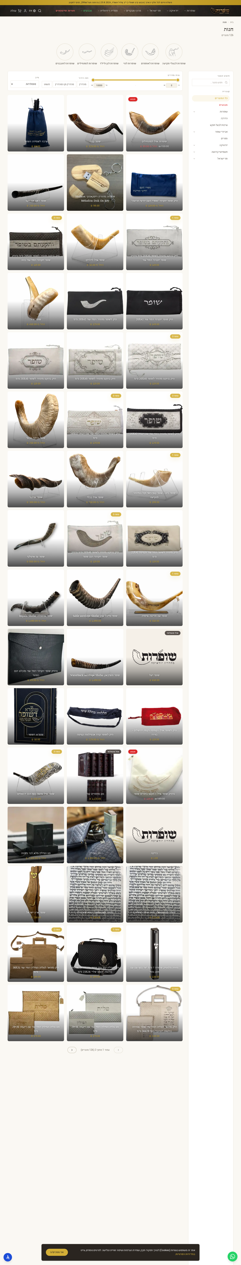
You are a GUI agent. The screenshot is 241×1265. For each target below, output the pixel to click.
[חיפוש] (39, 11)
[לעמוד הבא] (72, 1050)
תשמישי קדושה (220, 152)
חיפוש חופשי (224, 76)
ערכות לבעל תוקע (219, 125)
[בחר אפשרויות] (154, 119)
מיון (37, 77)
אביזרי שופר (221, 132)
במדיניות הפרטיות (185, 1254)
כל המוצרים (221, 98)
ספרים (224, 138)
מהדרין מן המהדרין (64, 84)
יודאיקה (173, 11)
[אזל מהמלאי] (154, 657)
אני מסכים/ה (57, 1252)
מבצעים (87, 11)
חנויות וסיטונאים (65, 11)
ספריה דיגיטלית (109, 11)
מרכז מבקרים (133, 11)
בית (231, 22)
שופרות (191, 11)
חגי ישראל (155, 11)
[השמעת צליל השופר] (154, 128)
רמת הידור (84, 78)
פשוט (47, 84)
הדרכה (224, 118)
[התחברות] (25, 11)
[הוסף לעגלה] (36, 123)
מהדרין (82, 84)
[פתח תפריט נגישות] (8, 1257)
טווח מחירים (174, 75)
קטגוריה (226, 91)
